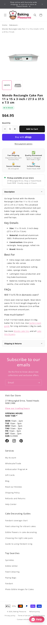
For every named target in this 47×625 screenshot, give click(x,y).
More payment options (23, 144)
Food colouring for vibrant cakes (20, 526)
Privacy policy (10, 615)
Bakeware (13, 25)
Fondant (9, 583)
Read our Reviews (13, 487)
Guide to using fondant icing (18, 544)
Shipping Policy (12, 492)
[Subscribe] (39, 383)
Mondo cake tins (21, 331)
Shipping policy (39, 615)
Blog (7, 481)
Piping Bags (10, 577)
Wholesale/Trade (13, 463)
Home (4, 25)
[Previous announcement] (5, 4)
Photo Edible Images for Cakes (19, 589)
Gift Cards (10, 475)
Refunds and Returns (15, 498)
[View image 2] (18, 85)
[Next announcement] (42, 4)
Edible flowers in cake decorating (21, 532)
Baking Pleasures (19, 611)
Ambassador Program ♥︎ (16, 469)
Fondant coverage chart (16, 520)
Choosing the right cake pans (19, 538)
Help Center (11, 504)
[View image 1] (7, 85)
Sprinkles (9, 560)
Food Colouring (12, 572)
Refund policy (34, 611)
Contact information (25, 619)
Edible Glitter (11, 566)
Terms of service (24, 615)
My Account (10, 457)
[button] (5, 15)
